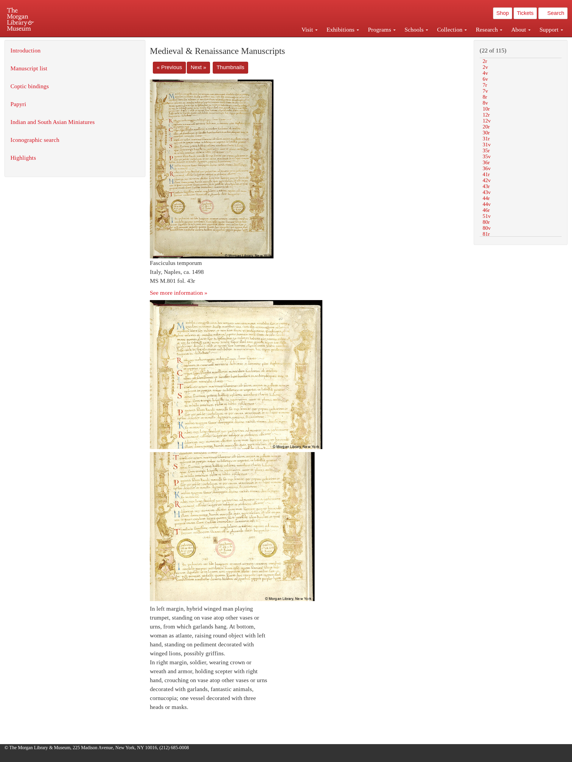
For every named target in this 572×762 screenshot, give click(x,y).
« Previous (169, 67)
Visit (308, 29)
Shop (502, 13)
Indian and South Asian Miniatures (52, 122)
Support (550, 29)
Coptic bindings (29, 86)
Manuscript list (28, 68)
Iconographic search (34, 139)
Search (555, 13)
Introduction (25, 50)
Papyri (18, 104)
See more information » (178, 292)
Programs (380, 29)
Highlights (23, 157)
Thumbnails (230, 67)
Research (487, 29)
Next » (198, 67)
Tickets (525, 13)
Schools (415, 29)
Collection (450, 29)
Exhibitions (341, 29)
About (519, 29)
